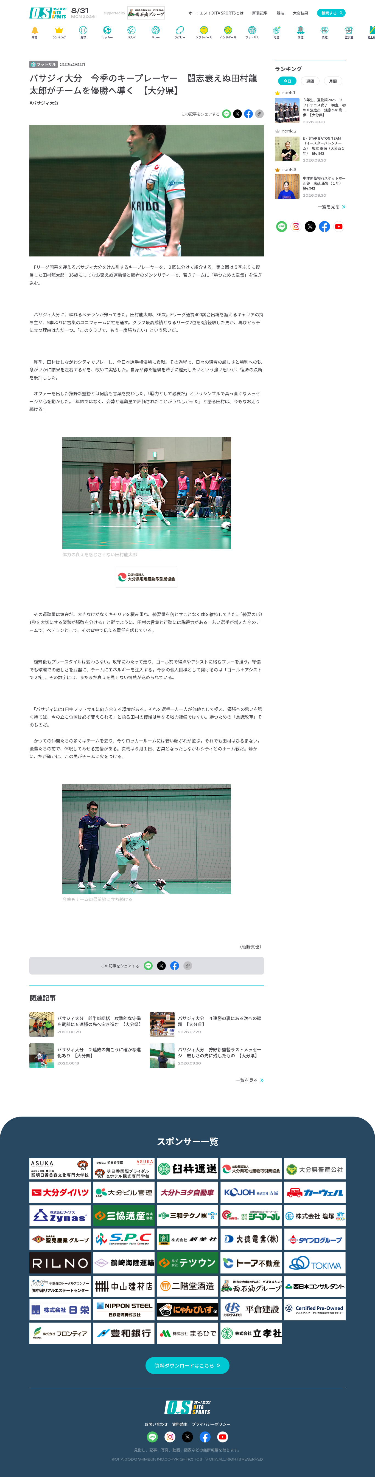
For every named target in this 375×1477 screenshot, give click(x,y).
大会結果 (300, 13)
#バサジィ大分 (43, 103)
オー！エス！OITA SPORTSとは (216, 13)
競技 (280, 13)
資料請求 (180, 1424)
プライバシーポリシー (211, 1424)
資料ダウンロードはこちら (184, 1365)
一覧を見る (247, 1080)
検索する (329, 13)
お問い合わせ (156, 1424)
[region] (187, 34)
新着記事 (260, 13)
